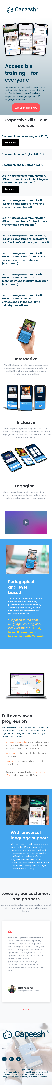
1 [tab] (23, 1009)
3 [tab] (28, 1009)
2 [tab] (26, 1009)
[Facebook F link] (4, 1059)
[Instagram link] (11, 1059)
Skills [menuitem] (4, 1048)
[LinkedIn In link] (18, 1059)
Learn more (10, 142)
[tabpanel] (26, 961)
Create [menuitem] (16, 1048)
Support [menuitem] (31, 1048)
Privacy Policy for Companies (34, 1077)
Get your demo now (26, 107)
